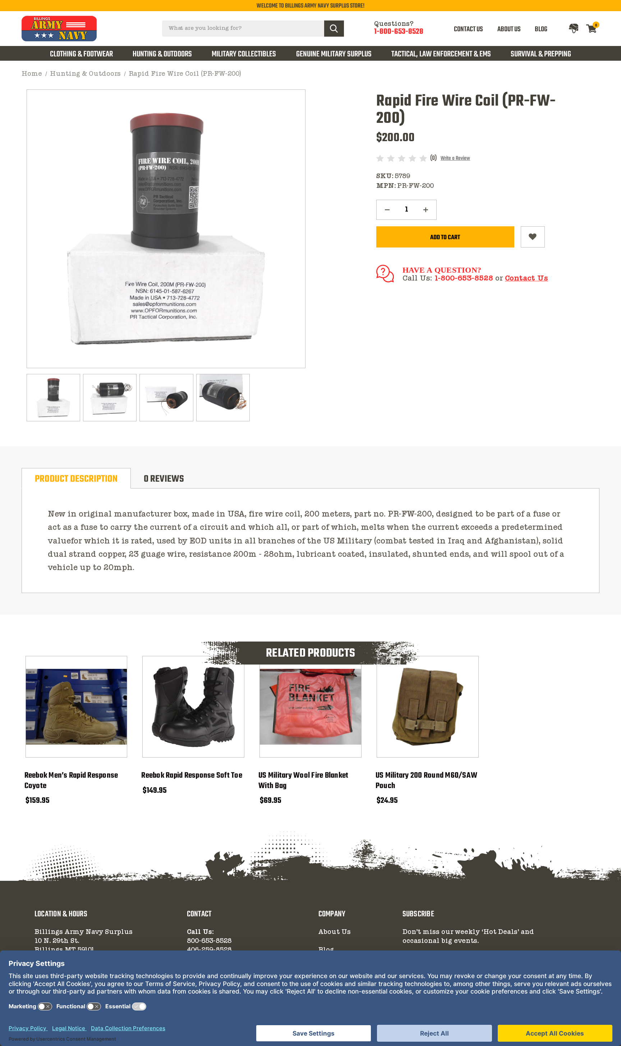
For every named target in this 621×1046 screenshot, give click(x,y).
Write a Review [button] (455, 158)
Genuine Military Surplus (334, 54)
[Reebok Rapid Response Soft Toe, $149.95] (193, 707)
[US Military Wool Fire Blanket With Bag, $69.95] (310, 707)
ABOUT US (509, 29)
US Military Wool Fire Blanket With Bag (303, 780)
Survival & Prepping (541, 54)
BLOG (541, 29)
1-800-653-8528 (398, 32)
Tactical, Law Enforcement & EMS (441, 54)
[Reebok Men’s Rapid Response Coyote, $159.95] (77, 707)
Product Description (76, 479)
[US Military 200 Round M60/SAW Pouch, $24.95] (428, 707)
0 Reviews (164, 479)
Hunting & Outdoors (162, 54)
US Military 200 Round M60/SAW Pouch (426, 780)
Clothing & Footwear (81, 54)
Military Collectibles (244, 54)
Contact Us (526, 278)
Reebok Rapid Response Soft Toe (191, 775)
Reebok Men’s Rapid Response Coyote (71, 780)
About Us (334, 932)
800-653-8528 (209, 941)
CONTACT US (468, 29)
